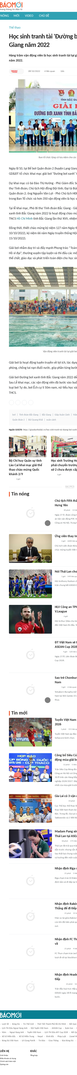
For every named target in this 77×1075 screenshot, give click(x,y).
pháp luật (61, 1036)
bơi (14, 415)
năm (4, 1032)
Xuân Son (69, 1028)
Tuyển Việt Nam (34, 1032)
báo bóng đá (67, 1041)
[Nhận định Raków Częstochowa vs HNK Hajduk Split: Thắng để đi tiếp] (30, 916)
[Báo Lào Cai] (11, 479)
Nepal (40, 1036)
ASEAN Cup (57, 1028)
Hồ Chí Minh (25, 218)
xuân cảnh (51, 420)
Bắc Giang (46, 415)
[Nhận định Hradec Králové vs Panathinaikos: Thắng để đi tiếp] (30, 987)
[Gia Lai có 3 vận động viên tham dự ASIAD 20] (30, 808)
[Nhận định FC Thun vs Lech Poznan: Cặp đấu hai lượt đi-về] (30, 951)
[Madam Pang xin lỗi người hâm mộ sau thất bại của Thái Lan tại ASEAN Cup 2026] (30, 843)
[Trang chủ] (11, 6)
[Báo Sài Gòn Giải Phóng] (58, 510)
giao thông (54, 1041)
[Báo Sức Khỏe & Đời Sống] (58, 652)
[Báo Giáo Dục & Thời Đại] (14, 71)
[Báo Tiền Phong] (58, 616)
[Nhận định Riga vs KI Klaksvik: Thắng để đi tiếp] (30, 880)
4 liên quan (49, 71)
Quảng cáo (4, 1064)
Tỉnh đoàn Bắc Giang (28, 415)
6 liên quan (72, 687)
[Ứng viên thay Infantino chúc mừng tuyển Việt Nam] (30, 548)
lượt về (5, 1024)
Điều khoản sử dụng (8, 1059)
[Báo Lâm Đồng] (58, 873)
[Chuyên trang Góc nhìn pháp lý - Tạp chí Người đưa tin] (57, 841)
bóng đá (16, 1024)
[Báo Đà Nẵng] (59, 984)
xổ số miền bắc (9, 1036)
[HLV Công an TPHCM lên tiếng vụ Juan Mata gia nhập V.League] (30, 619)
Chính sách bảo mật (8, 1061)
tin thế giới (28, 1024)
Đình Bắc (50, 1036)
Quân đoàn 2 (18, 420)
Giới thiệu (4, 1055)
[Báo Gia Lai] (60, 801)
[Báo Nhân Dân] (58, 765)
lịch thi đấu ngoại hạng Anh (14, 1028)
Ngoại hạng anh (17, 1032)
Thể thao (15, 27)
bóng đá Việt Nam (10, 1041)
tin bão (41, 1041)
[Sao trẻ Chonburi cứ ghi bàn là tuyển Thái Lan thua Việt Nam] (30, 690)
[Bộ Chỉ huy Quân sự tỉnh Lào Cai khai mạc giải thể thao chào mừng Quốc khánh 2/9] (28, 446)
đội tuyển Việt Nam (39, 1028)
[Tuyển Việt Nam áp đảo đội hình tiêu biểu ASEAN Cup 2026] (30, 732)
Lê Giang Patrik (28, 1041)
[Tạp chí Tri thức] (57, 541)
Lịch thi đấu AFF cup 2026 (56, 1032)
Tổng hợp (34, 1055)
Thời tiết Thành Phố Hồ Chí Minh (51, 1024)
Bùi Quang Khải (35, 420)
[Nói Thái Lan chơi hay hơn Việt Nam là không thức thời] (30, 583)
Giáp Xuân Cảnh (62, 415)
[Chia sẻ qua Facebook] (11, 402)
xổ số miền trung (26, 1036)
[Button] (20, 71)
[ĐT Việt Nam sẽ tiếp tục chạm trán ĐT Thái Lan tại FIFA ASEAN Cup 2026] (30, 654)
